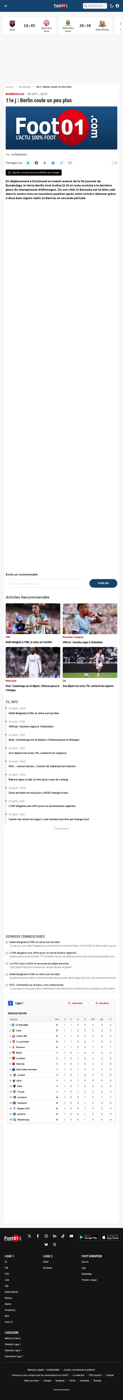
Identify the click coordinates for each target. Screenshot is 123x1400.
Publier (103, 583)
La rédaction (78, 1375)
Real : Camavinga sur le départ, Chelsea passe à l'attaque (44, 739)
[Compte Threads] (54, 1244)
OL (64, 680)
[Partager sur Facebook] (36, 163)
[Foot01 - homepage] (61, 5)
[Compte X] (29, 1236)
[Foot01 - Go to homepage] (13, 1240)
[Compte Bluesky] (46, 1244)
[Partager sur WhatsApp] (28, 163)
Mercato (11, 680)
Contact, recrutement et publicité (80, 1369)
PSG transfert (95, 1375)
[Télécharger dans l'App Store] (110, 1237)
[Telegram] (53, 163)
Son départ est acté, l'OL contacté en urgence (37, 753)
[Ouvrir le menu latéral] (6, 6)
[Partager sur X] (45, 163)
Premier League (73, 637)
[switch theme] (112, 6)
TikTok (72, 1380)
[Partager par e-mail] (70, 163)
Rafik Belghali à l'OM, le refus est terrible (34, 713)
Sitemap (97, 1380)
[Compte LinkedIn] (54, 1236)
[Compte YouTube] (71, 1236)
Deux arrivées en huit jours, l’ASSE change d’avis (38, 792)
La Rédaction (19, 154)
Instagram (60, 1380)
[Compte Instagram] (46, 1236)
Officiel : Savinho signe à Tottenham (31, 726)
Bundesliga (15, 94)
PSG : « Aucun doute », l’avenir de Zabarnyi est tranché (42, 766)
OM (8, 637)
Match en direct (31, 1380)
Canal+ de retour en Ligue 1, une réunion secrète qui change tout (49, 819)
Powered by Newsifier (62, 1390)
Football (110, 1375)
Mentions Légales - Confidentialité (43, 1369)
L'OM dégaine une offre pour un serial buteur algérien (42, 806)
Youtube (47, 1380)
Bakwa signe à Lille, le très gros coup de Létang (38, 779)
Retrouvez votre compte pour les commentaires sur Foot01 (40, 1375)
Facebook (84, 1380)
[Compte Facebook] (38, 1236)
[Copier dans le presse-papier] (61, 163)
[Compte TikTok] (63, 1236)
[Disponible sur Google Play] (88, 1237)
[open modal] (117, 6)
